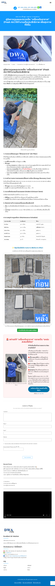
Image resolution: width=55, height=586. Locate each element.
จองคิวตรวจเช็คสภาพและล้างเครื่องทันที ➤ (39, 389)
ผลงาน (29, 567)
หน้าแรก (5, 565)
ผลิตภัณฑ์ (29, 565)
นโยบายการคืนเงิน (17, 582)
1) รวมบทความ (20, 64)
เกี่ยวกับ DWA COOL (37, 582)
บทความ (5, 569)
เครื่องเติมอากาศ (41, 64)
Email (4, 430)
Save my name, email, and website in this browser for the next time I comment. (21, 443)
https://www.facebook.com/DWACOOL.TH (17, 555)
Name (4, 423)
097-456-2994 (22, 7)
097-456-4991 (32, 7)
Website (5, 437)
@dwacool (9, 552)
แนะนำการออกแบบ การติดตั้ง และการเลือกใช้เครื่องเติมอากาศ (15, 470)
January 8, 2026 (6, 64)
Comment (5, 411)
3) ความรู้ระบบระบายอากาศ (29, 64)
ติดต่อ (29, 569)
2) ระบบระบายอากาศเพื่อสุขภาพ (10, 483)
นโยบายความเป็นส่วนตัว (27, 582)
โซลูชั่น (4, 567)
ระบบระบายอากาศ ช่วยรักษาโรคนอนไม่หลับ (12, 472)
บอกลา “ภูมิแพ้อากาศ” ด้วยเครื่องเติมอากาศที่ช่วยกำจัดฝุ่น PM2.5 (16, 474)
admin (14, 64)
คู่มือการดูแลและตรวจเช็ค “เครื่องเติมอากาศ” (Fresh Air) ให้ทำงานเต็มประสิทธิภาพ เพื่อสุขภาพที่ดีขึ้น (23, 468)
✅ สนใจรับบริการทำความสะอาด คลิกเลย (27, 330)
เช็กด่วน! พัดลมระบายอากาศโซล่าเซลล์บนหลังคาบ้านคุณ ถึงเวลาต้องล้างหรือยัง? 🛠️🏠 (20, 466)
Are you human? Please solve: (9, 446)
